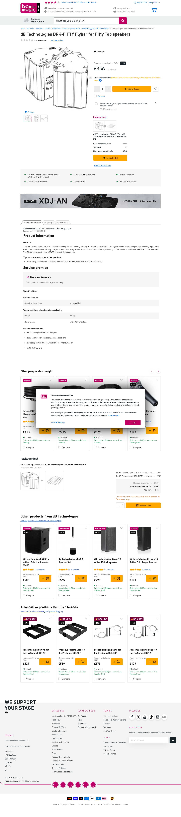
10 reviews (40, 569)
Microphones (57, 734)
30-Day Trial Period (124, 8)
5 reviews (75, 569)
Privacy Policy (113, 415)
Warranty (107, 727)
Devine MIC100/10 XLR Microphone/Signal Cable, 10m (36, 414)
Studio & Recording (60, 731)
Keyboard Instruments (61, 757)
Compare (30, 447)
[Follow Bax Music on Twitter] (138, 717)
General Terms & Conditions (114, 742)
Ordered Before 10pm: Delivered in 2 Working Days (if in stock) (72, 12)
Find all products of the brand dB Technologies (40, 520)
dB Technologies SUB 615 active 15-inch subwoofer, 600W (36, 562)
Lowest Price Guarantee (126, 12)
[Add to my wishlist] (155, 88)
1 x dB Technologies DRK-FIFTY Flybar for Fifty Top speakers (135, 472)
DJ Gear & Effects (59, 727)
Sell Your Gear (109, 731)
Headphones (57, 738)
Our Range (82, 716)
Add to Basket (145, 505)
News (80, 719)
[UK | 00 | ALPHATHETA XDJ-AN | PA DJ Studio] (90, 201)
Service (107, 711)
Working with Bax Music (87, 727)
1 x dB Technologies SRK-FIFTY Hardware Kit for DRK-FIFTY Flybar (135, 476)
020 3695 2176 (17, 777)
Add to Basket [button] (134, 89)
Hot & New (56, 719)
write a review (57, 40)
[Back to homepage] (26, 20)
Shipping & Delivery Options (114, 719)
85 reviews (147, 421)
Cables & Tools (58, 764)
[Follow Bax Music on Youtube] (145, 717)
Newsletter (82, 723)
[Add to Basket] (45, 430)
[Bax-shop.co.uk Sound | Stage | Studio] (30, 8)
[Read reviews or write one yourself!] (26, 40)
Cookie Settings (58, 422)
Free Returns (79, 181)
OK (134, 422)
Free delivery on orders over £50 (60, 8)
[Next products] (158, 371)
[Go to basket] (154, 8)
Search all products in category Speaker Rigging (41, 611)
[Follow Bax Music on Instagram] (158, 717)
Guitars (55, 745)
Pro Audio (56, 723)
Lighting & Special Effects (62, 760)
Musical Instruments (60, 742)
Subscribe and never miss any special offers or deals (151, 732)
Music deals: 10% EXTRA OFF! (64, 716)
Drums (54, 753)
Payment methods (110, 716)
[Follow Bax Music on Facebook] (132, 717)
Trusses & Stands (59, 768)
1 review (110, 569)
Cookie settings (109, 753)
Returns (106, 723)
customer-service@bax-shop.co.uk (24, 781)
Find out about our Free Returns (17, 746)
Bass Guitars (57, 749)
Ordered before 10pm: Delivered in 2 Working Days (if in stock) (43, 175)
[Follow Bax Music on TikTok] (151, 717)
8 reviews (146, 569)
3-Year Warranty (127, 174)
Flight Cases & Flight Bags (62, 771)
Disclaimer (107, 746)
